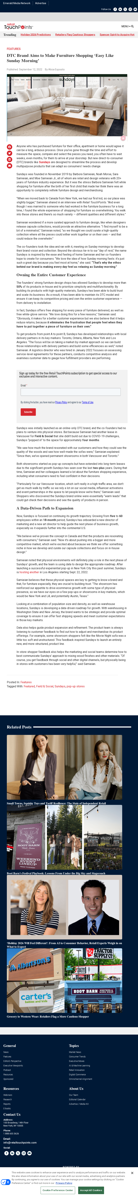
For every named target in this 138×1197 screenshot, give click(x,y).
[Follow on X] (125, 9)
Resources (8, 1075)
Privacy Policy (64, 1183)
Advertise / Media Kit (79, 1104)
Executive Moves (76, 1061)
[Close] (132, 1173)
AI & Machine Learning (79, 1066)
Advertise (40, 3)
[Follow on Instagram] (130, 9)
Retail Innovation (77, 1070)
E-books (7, 1108)
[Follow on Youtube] (135, 9)
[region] (69, 1182)
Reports (7, 1104)
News (6, 1052)
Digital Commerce (77, 1075)
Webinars (7, 1095)
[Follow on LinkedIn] (120, 9)
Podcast (7, 1070)
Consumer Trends (77, 1057)
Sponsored (8, 1079)
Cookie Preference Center (58, 1190)
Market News (75, 1052)
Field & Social (44, 686)
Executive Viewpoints (13, 1066)
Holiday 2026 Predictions (36, 34)
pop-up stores (76, 686)
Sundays (60, 686)
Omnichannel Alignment (80, 1079)
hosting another (29, 572)
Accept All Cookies (91, 1190)
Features (14, 49)
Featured (29, 686)
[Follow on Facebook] (115, 9)
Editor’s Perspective (12, 1061)
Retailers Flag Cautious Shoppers (75, 34)
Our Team (73, 1095)
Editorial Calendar (77, 1099)
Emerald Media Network (16, 3)
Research (7, 1099)
